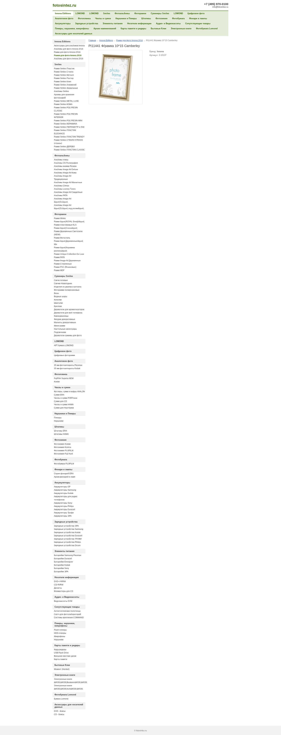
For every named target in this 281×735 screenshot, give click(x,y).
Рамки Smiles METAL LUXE (66, 101)
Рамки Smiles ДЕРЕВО (64, 146)
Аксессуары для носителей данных (73, 33)
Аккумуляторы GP (62, 487)
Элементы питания (113, 23)
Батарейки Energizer (63, 562)
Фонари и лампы (198, 18)
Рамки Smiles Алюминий (65, 85)
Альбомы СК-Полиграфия (66, 163)
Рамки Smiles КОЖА (63, 104)
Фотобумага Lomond (207, 28)
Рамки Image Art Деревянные (67, 260)
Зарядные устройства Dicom (67, 545)
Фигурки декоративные (64, 319)
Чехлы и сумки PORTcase (65, 398)
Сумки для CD (60, 401)
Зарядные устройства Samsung (68, 529)
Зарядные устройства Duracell (68, 536)
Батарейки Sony (61, 568)
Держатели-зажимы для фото (68, 335)
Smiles (106, 13)
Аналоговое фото (64, 18)
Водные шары (60, 296)
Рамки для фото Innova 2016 (67, 52)
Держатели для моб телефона (68, 313)
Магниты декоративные (65, 322)
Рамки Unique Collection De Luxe (69, 254)
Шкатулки (58, 303)
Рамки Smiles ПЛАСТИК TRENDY (69, 137)
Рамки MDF (59, 270)
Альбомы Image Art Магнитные (68, 182)
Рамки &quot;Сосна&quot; (65, 228)
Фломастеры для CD (63, 591)
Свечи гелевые (61, 280)
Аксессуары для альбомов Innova (69, 46)
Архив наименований (105, 28)
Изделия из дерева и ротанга (67, 287)
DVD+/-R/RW (60, 581)
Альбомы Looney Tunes (65, 189)
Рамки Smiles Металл (64, 75)
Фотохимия (161, 18)
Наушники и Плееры (126, 18)
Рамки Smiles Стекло (63, 72)
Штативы (146, 18)
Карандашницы (61, 316)
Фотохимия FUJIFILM (63, 450)
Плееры (57, 418)
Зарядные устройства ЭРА (66, 526)
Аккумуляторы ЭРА (63, 516)
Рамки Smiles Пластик (64, 68)
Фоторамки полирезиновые (67, 290)
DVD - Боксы (60, 711)
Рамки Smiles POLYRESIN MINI (68, 120)
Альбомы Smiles (61, 91)
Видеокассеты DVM (63, 601)
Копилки (58, 300)
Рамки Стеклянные (63, 264)
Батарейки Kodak (62, 565)
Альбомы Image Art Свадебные (68, 192)
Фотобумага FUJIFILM (64, 464)
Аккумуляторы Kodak (63, 493)
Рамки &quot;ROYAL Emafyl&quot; (69, 221)
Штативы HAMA (61, 434)
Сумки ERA (59, 395)
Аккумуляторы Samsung (65, 490)
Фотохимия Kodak (62, 444)
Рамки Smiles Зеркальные (66, 88)
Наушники (58, 421)
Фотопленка (84, 18)
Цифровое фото (196, 13)
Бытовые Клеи (158, 28)
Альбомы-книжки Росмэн (65, 166)
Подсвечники (60, 332)
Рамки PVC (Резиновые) (65, 267)
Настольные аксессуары (65, 329)
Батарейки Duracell (63, 558)
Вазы (56, 293)
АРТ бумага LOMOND (64, 345)
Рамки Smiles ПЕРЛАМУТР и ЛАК (69, 127)
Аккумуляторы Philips (64, 506)
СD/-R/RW (58, 585)
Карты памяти (60, 659)
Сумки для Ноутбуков (64, 408)
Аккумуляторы (63, 23)
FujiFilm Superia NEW (64, 378)
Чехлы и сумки (103, 18)
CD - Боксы (59, 714)
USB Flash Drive (61, 653)
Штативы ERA (60, 431)
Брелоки (58, 306)
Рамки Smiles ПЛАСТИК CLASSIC (69, 150)
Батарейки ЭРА (61, 571)
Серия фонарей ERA (64, 473)
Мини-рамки (59, 326)
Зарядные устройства (86, 23)
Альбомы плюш (61, 160)
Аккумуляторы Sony (63, 503)
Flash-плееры (60, 630)
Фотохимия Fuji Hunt (63, 454)
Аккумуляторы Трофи (64, 513)
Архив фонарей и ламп (64, 477)
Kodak (57, 381)
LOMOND (80, 13)
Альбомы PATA (60, 195)
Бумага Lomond (61, 699)
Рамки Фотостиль (62, 238)
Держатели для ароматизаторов (69, 309)
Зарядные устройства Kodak (67, 532)
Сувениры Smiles (160, 13)
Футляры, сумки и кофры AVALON (69, 391)
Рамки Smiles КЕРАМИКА (65, 124)
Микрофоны (59, 636)
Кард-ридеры (60, 649)
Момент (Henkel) (61, 669)
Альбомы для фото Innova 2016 (68, 49)
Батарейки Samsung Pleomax (67, 555)
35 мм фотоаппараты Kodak (67, 368)
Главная (92, 40)
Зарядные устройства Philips (67, 542)
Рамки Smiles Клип (62, 81)
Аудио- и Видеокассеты (168, 23)
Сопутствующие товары (197, 23)
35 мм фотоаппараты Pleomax (68, 365)
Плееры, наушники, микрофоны (72, 28)
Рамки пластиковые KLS (65, 225)
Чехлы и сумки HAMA (64, 404)
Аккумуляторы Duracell (64, 509)
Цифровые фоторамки (64, 355)
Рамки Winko (60, 218)
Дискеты (58, 588)
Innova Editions (63, 13)
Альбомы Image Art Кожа (65, 173)
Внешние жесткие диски (65, 656)
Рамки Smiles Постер (64, 78)
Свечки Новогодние (63, 283)
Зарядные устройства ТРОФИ (68, 539)
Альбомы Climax (61, 186)
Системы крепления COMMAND (69, 617)
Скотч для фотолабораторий (67, 614)
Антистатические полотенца (67, 611)
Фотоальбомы (122, 13)
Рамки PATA (59, 257)
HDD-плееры (60, 633)
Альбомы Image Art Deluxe (66, 169)
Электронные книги (181, 28)
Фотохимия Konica (62, 447)
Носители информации (139, 23)
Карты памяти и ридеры (133, 28)
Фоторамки (140, 13)
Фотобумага (178, 18)
